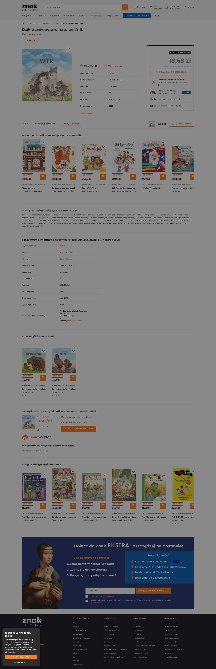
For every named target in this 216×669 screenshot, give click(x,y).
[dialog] (21, 647)
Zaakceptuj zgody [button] (21, 657)
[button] (21, 662)
